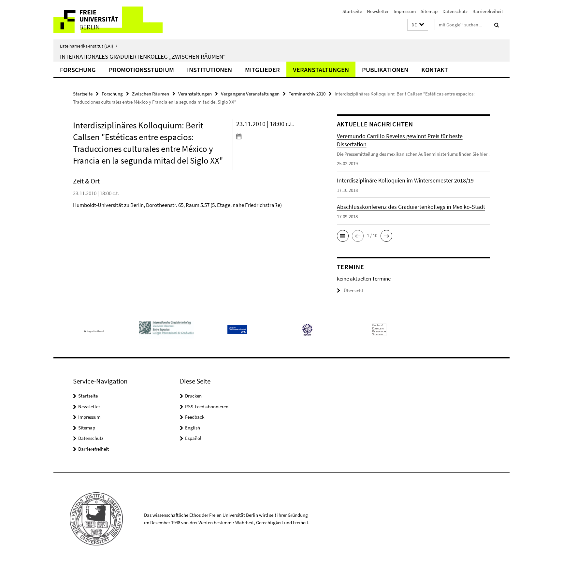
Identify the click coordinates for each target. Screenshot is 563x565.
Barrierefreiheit (487, 11)
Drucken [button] (193, 396)
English (192, 428)
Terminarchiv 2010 (307, 94)
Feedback (194, 417)
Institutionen (209, 69)
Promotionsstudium (141, 69)
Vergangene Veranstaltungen (250, 94)
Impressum (405, 11)
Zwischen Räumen (150, 94)
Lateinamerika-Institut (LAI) (88, 46)
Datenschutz (455, 11)
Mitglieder (262, 69)
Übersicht (353, 290)
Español (193, 438)
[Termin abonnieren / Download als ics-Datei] (274, 136)
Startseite (352, 11)
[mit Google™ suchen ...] (497, 25)
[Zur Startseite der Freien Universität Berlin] (108, 20)
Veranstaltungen (321, 69)
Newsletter (378, 11)
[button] (417, 25)
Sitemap (429, 11)
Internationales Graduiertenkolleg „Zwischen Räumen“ (143, 56)
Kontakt (434, 69)
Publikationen (385, 69)
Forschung (78, 69)
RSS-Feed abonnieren (206, 406)
